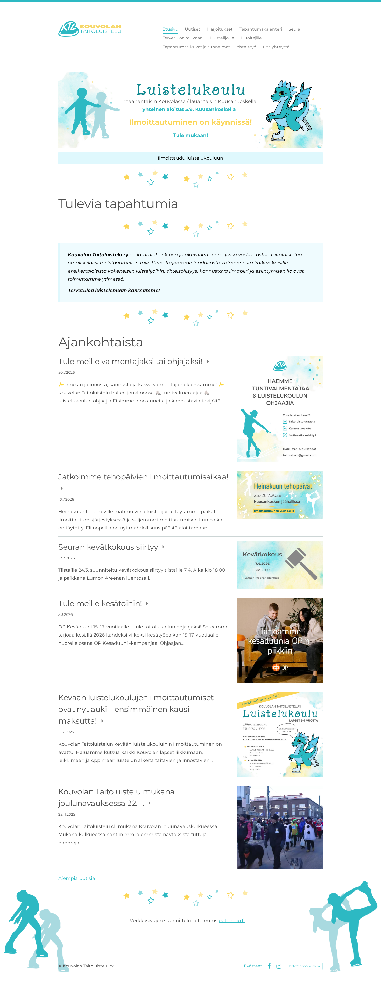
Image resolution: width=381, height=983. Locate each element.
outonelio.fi (232, 920)
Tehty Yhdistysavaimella (304, 966)
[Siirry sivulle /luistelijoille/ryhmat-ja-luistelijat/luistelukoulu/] (190, 110)
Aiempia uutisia (76, 878)
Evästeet (253, 966)
